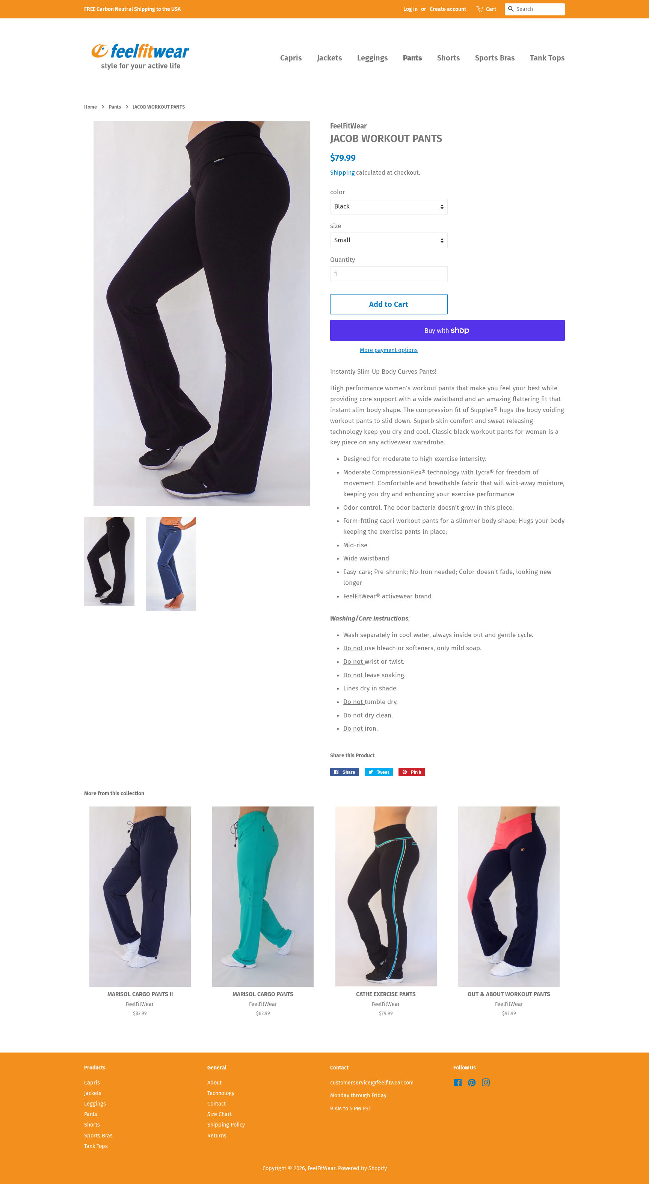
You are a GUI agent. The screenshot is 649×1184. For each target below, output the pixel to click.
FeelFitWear (321, 1168)
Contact (216, 1103)
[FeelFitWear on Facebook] (457, 1084)
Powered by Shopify (362, 1168)
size (335, 226)
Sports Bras (495, 57)
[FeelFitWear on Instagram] (485, 1084)
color (337, 192)
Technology (220, 1093)
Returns (216, 1135)
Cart (491, 9)
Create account (448, 9)
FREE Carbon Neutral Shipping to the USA (132, 9)
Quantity (342, 260)
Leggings (372, 57)
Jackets (329, 57)
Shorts (448, 57)
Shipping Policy (226, 1124)
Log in (410, 9)
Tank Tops (547, 57)
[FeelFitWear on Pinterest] (472, 1084)
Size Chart (219, 1114)
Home (90, 107)
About (214, 1082)
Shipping (342, 172)
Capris (291, 57)
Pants (412, 57)
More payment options (389, 350)
